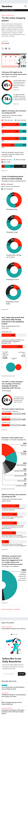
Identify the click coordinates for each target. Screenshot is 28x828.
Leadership (17, 609)
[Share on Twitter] (3, 48)
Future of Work (7, 708)
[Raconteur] (7, 6)
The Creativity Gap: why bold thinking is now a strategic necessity (13, 688)
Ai (2, 700)
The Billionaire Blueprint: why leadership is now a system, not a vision (14, 695)
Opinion (4, 685)
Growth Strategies (8, 15)
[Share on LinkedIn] (6, 48)
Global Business (7, 626)
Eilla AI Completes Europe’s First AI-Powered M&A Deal (12, 703)
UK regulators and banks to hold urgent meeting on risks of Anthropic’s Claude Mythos (13, 711)
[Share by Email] (9, 48)
